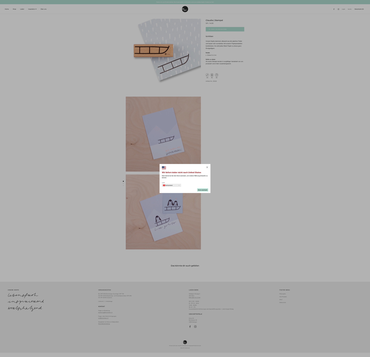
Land (163, 182)
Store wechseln (202, 190)
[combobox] (167, 185)
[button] (207, 167)
